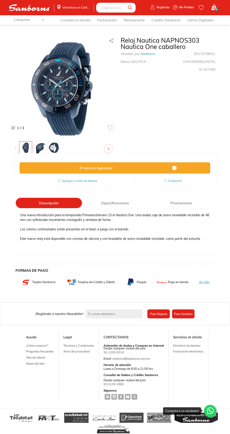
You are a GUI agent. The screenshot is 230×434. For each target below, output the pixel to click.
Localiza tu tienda (76, 20)
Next (109, 146)
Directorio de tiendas (186, 345)
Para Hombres (183, 314)
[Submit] (130, 7)
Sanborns (147, 54)
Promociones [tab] (181, 203)
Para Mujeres (158, 314)
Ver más (204, 282)
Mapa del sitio (35, 363)
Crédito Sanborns (166, 20)
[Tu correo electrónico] (115, 313)
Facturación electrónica (188, 351)
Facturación (107, 20)
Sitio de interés (35, 357)
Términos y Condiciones (78, 345)
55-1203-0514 (114, 352)
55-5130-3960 (114, 384)
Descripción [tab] (49, 203)
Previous (16, 146)
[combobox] (116, 8)
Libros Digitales (200, 20)
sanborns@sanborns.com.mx (131, 358)
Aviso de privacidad (76, 351)
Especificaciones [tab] (115, 203)
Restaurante (134, 20)
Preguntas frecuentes (40, 351)
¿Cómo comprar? (37, 345)
